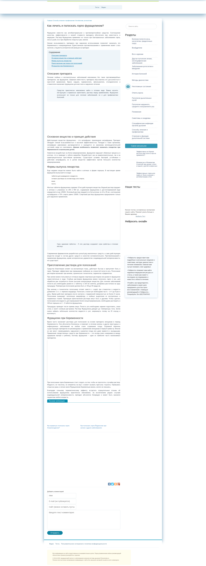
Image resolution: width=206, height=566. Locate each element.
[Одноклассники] (115, 484)
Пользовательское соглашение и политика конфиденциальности (84, 544)
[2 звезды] (95, 442)
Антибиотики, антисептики (83, 20)
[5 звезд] (63, 475)
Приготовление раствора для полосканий (67, 63)
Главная (49, 20)
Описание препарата (59, 55)
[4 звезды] (95, 458)
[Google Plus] (118, 484)
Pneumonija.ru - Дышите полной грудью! (62, 7)
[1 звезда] (63, 442)
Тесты (97, 7)
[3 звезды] (63, 458)
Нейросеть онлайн (136, 221)
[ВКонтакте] (109, 484)
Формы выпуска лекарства (61, 61)
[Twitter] (112, 484)
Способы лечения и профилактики (63, 20)
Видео (103, 7)
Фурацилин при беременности (63, 66)
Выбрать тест (140, 216)
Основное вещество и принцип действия (67, 58)
